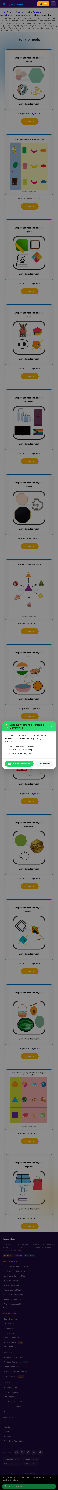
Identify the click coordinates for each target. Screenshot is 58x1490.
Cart (45, 3)
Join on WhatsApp (21, 763)
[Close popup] (52, 726)
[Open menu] (53, 3)
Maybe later (44, 764)
